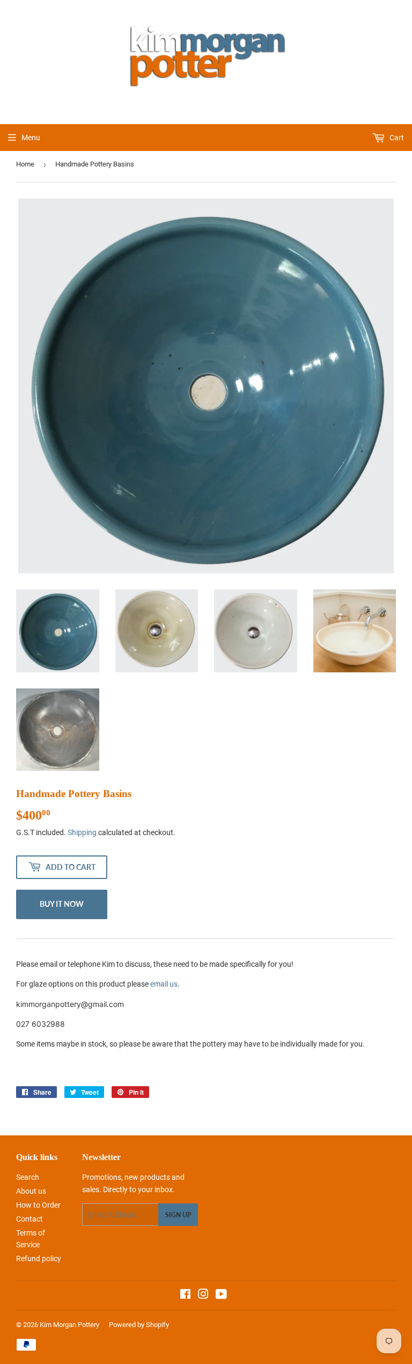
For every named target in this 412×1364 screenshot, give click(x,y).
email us (164, 984)
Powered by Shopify (139, 1325)
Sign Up (178, 1215)
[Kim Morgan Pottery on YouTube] (221, 1295)
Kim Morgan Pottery (69, 1325)
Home (25, 164)
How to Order (38, 1205)
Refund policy (38, 1258)
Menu (30, 137)
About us (31, 1191)
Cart (396, 137)
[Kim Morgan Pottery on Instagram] (203, 1295)
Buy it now (62, 903)
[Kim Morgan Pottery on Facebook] (185, 1295)
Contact (29, 1219)
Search (27, 1177)
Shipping (82, 832)
